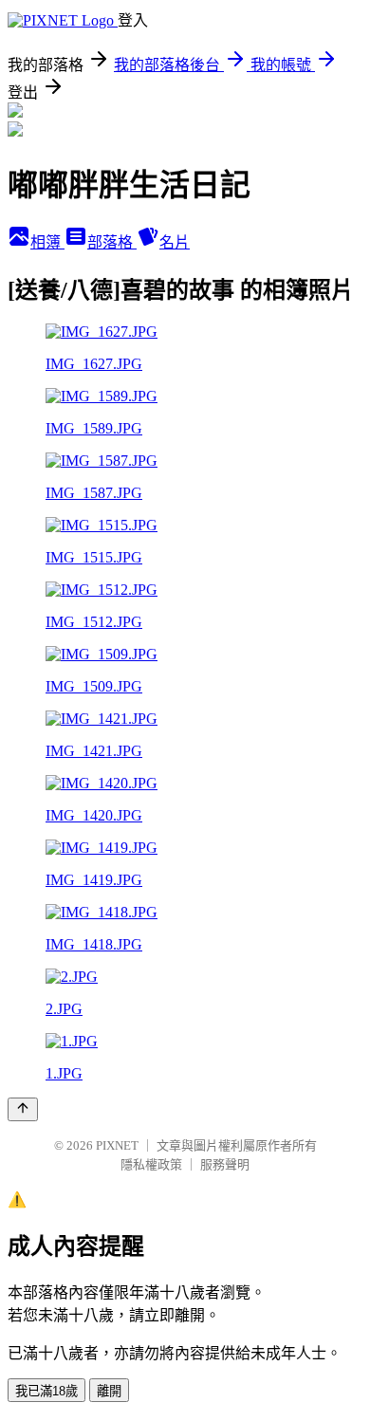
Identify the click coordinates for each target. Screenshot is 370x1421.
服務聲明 (225, 1164)
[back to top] (23, 1109)
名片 (174, 242)
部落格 (112, 242)
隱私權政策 (151, 1164)
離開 (109, 1391)
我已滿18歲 (46, 1391)
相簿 (47, 242)
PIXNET (117, 1145)
